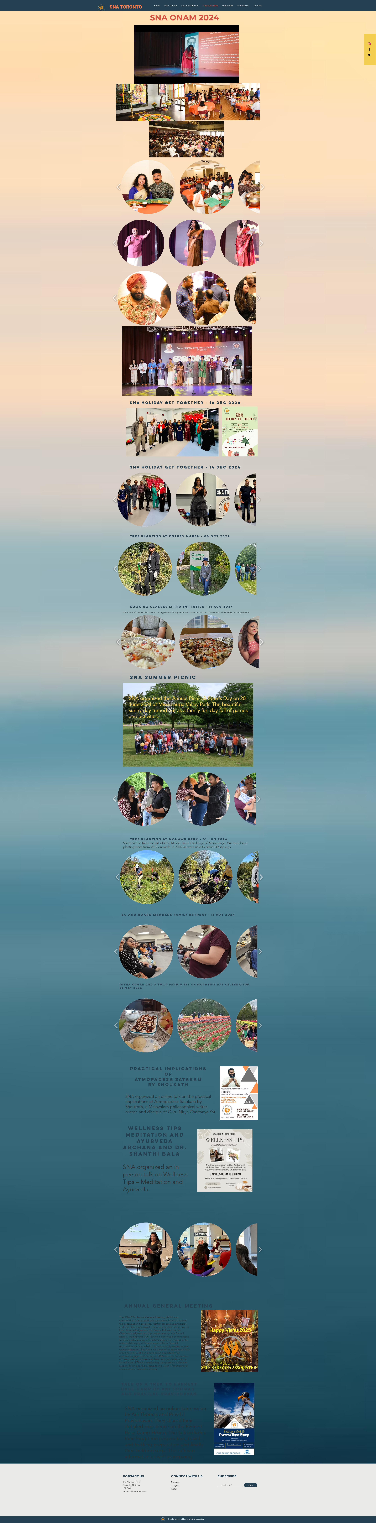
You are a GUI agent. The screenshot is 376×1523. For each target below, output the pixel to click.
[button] (148, 187)
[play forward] (262, 187)
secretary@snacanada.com (135, 1491)
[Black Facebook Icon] (369, 49)
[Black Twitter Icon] (369, 55)
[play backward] (118, 187)
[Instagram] (369, 44)
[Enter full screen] (235, 80)
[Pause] (138, 80)
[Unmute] (143, 80)
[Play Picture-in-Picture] (230, 80)
